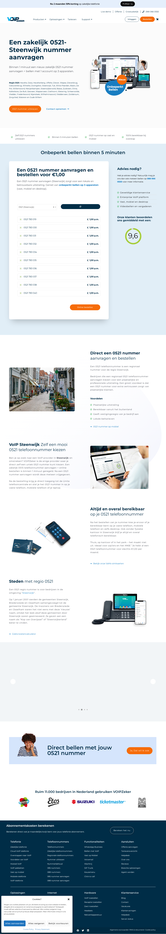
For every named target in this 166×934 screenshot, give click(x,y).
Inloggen (132, 19)
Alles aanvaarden (14, 923)
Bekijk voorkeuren (58, 923)
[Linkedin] (88, 930)
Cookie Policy (28, 929)
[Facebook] (78, 930)
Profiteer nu (128, 4)
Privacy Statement (42, 929)
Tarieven (72, 19)
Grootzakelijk (132, 11)
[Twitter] (83, 930)
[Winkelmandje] (156, 19)
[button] (68, 899)
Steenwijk (28, 593)
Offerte (118, 11)
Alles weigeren (36, 923)
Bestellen (147, 19)
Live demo (106, 11)
